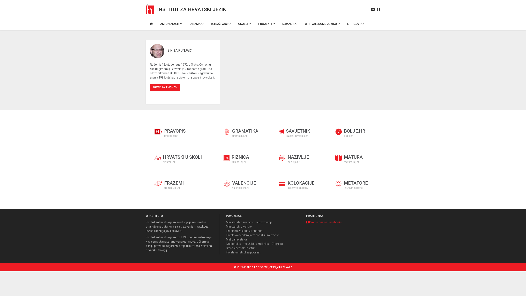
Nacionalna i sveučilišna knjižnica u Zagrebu (254, 243)
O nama (195, 23)
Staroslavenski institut (240, 248)
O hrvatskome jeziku (321, 23)
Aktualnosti (170, 23)
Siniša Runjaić (179, 50)
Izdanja (288, 23)
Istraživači (219, 23)
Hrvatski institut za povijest (243, 252)
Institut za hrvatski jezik (191, 9)
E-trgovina (355, 23)
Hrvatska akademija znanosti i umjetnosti (252, 235)
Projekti (265, 23)
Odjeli (243, 23)
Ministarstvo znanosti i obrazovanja (249, 222)
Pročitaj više (163, 87)
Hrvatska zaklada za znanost (244, 230)
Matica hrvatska (236, 239)
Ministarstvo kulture (238, 226)
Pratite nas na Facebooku (325, 222)
